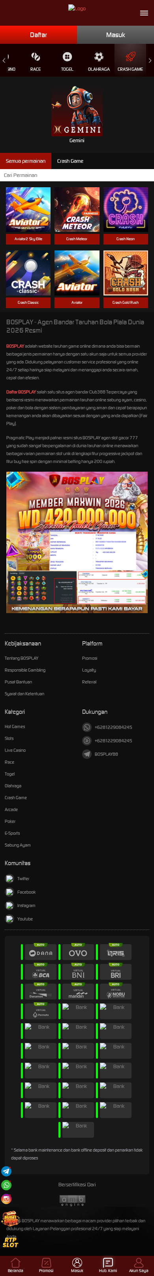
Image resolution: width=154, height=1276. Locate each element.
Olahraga (99, 69)
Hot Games (15, 726)
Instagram (26, 905)
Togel (67, 69)
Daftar (38, 34)
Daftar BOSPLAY (21, 392)
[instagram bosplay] (6, 1198)
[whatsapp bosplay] (6, 1185)
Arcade (11, 809)
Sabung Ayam (18, 845)
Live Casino (15, 750)
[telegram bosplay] (6, 1171)
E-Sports (12, 833)
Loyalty (89, 670)
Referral (89, 682)
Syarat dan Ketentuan (24, 693)
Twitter (23, 878)
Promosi (89, 658)
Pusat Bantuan (18, 682)
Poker (10, 821)
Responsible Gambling (25, 670)
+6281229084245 (113, 727)
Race (35, 69)
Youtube (25, 919)
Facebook (26, 892)
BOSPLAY (15, 346)
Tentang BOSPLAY (21, 658)
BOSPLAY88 (106, 754)
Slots (9, 738)
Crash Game (130, 69)
